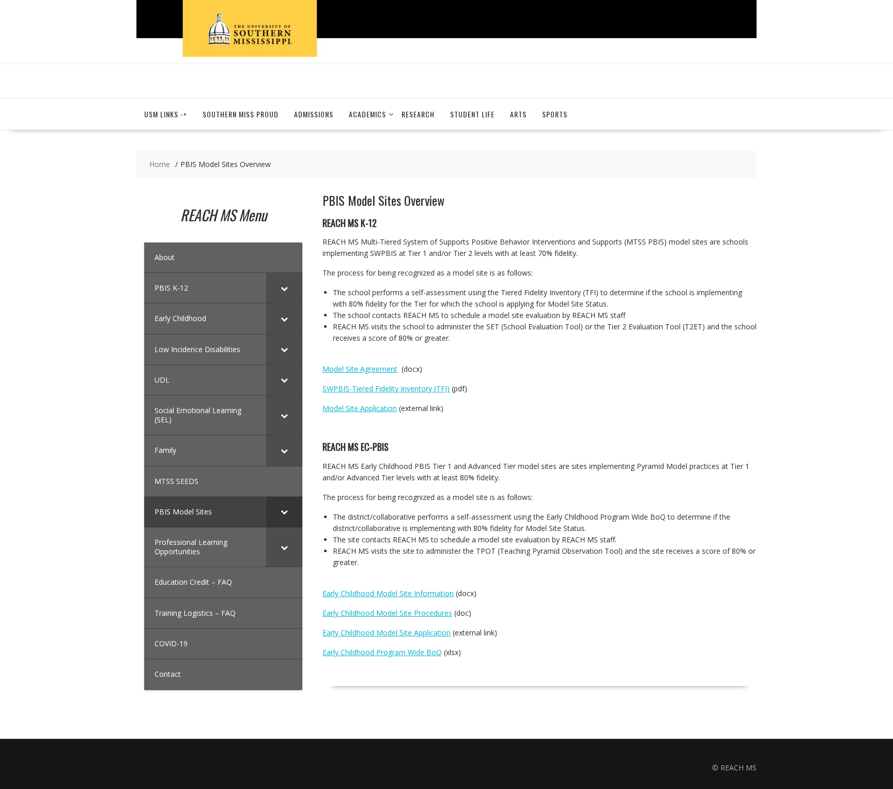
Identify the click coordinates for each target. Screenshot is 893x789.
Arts (518, 114)
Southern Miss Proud (241, 114)
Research (418, 114)
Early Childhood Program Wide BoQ (382, 652)
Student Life (472, 114)
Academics (367, 114)
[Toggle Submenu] (284, 288)
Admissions (313, 114)
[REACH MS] (446, 54)
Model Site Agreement (359, 369)
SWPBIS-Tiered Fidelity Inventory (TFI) (386, 388)
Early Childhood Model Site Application (386, 633)
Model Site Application (359, 408)
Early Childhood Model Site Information (388, 593)
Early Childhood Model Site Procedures (387, 613)
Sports (554, 114)
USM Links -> (165, 114)
